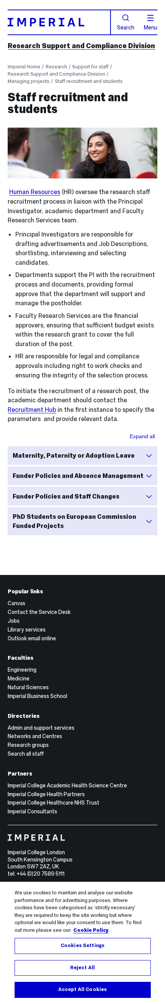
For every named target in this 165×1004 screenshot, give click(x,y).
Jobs (14, 620)
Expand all (142, 436)
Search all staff (26, 753)
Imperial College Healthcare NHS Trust (53, 802)
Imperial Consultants (32, 811)
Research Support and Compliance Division (81, 45)
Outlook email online (32, 638)
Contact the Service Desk (39, 612)
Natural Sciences (28, 687)
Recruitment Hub (32, 409)
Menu (150, 27)
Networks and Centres (35, 736)
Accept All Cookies (82, 989)
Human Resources (34, 192)
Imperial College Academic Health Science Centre (67, 785)
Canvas (16, 603)
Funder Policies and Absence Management (78, 475)
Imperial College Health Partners (46, 794)
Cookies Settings (82, 945)
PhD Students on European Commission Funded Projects (74, 521)
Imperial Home (24, 67)
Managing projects (29, 81)
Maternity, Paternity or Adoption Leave (74, 455)
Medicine (19, 678)
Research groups (28, 745)
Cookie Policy (91, 930)
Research (56, 67)
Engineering (22, 669)
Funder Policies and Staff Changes (66, 496)
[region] (82, 943)
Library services (27, 629)
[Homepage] (59, 22)
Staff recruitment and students (89, 81)
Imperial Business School (37, 696)
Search (125, 27)
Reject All (82, 968)
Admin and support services (41, 727)
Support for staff (90, 67)
